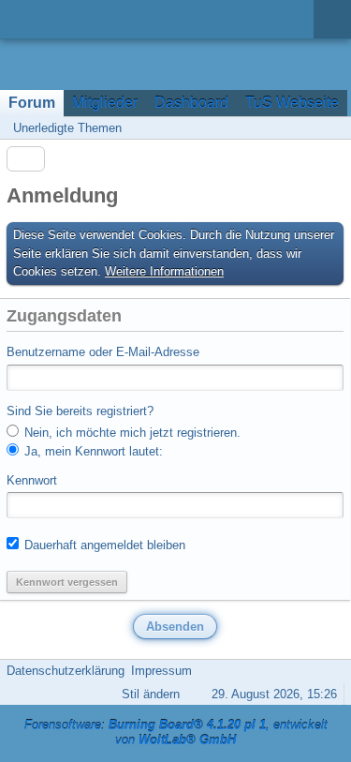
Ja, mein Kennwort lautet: (92, 451)
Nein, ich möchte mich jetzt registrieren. (131, 433)
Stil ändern (151, 694)
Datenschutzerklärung (65, 671)
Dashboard (191, 103)
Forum (31, 103)
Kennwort (32, 480)
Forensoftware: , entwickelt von (176, 733)
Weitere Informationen (164, 271)
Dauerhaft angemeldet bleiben (103, 545)
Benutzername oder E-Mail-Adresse (103, 352)
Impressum (161, 671)
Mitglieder (105, 103)
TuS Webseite (292, 103)
